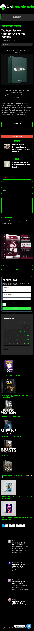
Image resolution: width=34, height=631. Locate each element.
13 (17, 335)
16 (28, 335)
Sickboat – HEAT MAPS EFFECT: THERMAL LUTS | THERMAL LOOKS (16, 518)
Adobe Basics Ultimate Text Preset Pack (14, 376)
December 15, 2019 (8, 40)
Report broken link (17, 137)
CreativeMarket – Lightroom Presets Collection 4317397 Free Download (21, 148)
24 (6, 343)
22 (24, 339)
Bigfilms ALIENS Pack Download (11, 436)
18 (9, 339)
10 (6, 335)
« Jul (5, 350)
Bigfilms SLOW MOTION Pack (10, 416)
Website (3, 190)
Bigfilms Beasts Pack (8, 456)
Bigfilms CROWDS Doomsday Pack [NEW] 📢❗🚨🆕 (16, 476)
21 (20, 339)
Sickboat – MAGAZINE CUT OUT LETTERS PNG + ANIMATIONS (16, 497)
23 (28, 339)
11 (9, 335)
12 (13, 335)
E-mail (3, 184)
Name (3, 178)
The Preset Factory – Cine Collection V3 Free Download (13, 33)
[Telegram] (28, 626)
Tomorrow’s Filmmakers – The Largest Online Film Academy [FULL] (15, 396)
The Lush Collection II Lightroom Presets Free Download (21, 164)
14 (20, 335)
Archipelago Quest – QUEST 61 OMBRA (19, 544)
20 (17, 339)
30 (28, 343)
